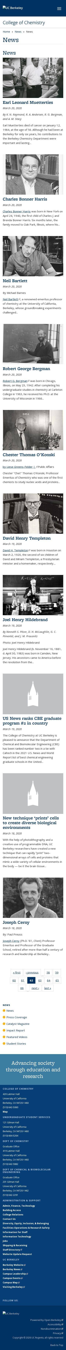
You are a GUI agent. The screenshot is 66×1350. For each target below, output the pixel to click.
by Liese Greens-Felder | (20, 467)
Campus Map (11, 1282)
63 (41, 981)
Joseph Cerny (16, 922)
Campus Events (13, 1278)
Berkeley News (12, 1269)
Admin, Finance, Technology (19, 1205)
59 (58, 973)
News (18, 31)
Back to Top (56, 1345)
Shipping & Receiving (15, 1245)
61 (24, 981)
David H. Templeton (16, 550)
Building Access (12, 1210)
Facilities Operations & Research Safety (26, 1227)
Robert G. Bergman (16, 381)
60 (15, 981)
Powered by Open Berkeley (46, 1320)
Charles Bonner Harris (25, 199)
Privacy (58, 1333)
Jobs (5, 1241)
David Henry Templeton (27, 538)
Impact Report (15, 1030)
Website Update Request (17, 1254)
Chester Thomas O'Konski (29, 454)
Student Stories (16, 1043)
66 (23, 988)
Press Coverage (16, 1017)
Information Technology (17, 1236)
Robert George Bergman (26, 368)
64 (50, 981)
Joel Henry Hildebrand (25, 619)
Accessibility (55, 1324)
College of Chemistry (24, 22)
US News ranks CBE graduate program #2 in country (32, 720)
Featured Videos (16, 1037)
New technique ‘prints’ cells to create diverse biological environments (31, 822)
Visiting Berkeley (14, 1286)
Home (6, 31)
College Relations (13, 1214)
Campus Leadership (15, 1273)
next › (36, 988)
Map (5, 1111)
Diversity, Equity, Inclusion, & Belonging (26, 1223)
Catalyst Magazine (18, 1024)
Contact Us (9, 1219)
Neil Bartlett (15, 280)
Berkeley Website (14, 1265)
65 (58, 981)
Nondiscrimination (52, 1328)
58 (49, 973)
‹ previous (33, 972)
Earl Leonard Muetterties (28, 102)
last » (49, 988)
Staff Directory (12, 1249)
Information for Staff (15, 1232)
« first (18, 972)
